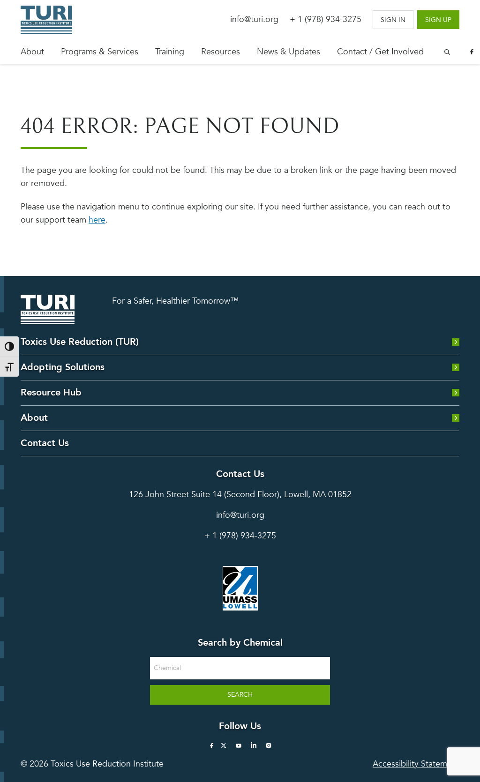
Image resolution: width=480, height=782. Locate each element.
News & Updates (288, 52)
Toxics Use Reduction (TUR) (80, 341)
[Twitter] (223, 745)
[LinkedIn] (253, 745)
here (97, 220)
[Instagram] (268, 745)
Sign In (393, 19)
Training (169, 52)
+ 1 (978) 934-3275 (325, 19)
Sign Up (438, 19)
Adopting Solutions (63, 367)
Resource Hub (51, 392)
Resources (220, 52)
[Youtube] (238, 745)
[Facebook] (471, 52)
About (32, 52)
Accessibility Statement (416, 764)
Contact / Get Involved (380, 52)
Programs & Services (99, 52)
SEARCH (240, 694)
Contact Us (45, 443)
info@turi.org (254, 19)
